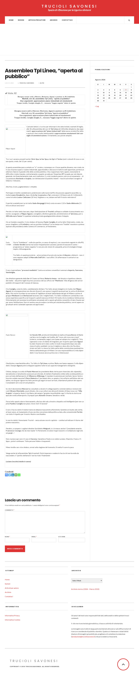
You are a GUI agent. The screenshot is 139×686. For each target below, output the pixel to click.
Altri (42, 83)
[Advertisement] (69, 40)
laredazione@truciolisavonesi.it (83, 637)
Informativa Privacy (12, 615)
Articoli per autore (37, 20)
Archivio (53, 20)
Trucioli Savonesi (27, 83)
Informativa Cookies (12, 620)
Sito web (61, 536)
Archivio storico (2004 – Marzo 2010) (85, 589)
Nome (7, 536)
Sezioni (21, 20)
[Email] (16, 475)
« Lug (97, 106)
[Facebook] (6, 475)
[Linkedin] (12, 475)
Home (11, 20)
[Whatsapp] (19, 475)
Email (34, 536)
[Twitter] (9, 475)
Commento (9, 510)
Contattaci (67, 20)
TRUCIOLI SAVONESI (69, 6)
